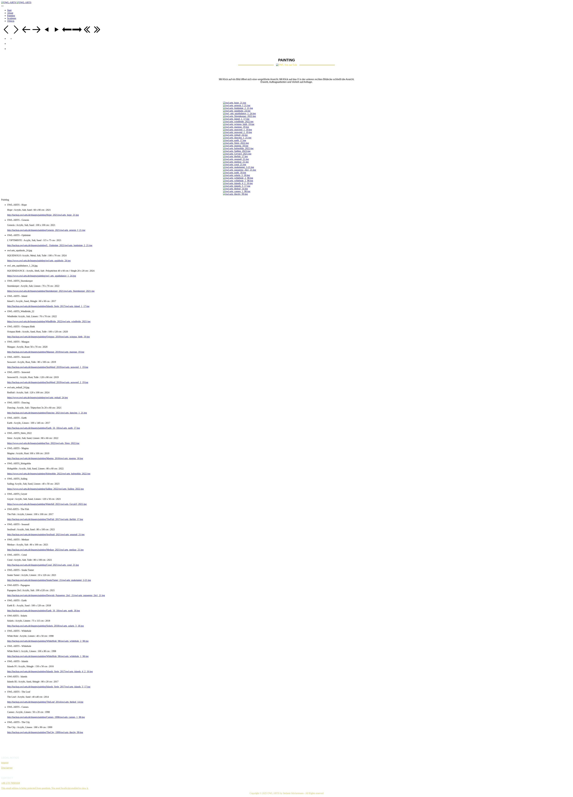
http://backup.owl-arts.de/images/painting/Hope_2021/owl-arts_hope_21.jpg (43, 215)
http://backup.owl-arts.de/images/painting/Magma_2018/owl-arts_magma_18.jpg (45, 458)
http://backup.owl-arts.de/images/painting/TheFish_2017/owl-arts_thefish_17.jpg (45, 519)
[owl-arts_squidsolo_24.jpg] (236, 111)
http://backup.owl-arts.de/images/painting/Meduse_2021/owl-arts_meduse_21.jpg (45, 549)
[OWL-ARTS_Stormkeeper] (239, 116)
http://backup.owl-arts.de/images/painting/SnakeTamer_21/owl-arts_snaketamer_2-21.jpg (49, 580)
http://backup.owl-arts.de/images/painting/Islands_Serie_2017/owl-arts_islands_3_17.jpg (48, 686)
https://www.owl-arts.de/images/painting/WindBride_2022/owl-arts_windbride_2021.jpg (48, 321)
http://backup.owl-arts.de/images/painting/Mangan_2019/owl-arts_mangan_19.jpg (45, 352)
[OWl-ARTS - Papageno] (239, 170)
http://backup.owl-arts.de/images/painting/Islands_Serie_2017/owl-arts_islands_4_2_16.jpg (50, 671)
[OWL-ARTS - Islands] (238, 183)
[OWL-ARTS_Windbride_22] (238, 121)
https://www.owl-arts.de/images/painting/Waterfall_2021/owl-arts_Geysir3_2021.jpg (47, 504)
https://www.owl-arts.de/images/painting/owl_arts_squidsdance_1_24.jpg (41, 276)
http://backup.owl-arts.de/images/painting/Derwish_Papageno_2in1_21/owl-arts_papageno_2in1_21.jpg (56, 595)
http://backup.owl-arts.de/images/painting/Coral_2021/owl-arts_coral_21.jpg (43, 565)
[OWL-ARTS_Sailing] (236, 151)
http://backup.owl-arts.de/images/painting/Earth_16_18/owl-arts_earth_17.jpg (43, 428)
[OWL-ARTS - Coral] (234, 164)
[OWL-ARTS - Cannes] (236, 191)
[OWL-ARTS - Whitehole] (238, 178)
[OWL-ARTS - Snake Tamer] (238, 167)
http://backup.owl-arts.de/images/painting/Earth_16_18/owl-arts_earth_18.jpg (43, 610)
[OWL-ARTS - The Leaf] (235, 188)
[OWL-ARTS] (16, 2)
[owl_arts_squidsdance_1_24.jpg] (239, 113)
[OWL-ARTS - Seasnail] (236, 159)
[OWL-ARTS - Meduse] (236, 162)
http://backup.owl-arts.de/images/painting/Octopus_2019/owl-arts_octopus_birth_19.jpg (48, 336)
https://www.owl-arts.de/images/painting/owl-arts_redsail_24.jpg (37, 397)
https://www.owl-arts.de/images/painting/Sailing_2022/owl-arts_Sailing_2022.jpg (45, 489)
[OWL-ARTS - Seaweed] (237, 129)
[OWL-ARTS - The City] (235, 194)
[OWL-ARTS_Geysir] (237, 153)
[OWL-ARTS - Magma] (235, 145)
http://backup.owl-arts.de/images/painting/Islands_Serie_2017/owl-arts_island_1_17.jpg (48, 306)
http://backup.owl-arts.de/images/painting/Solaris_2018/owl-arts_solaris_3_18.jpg (45, 626)
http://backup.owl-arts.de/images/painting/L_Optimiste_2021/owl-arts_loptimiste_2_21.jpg (49, 245)
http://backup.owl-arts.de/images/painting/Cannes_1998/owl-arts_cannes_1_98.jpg (46, 717)
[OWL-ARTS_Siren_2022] (236, 143)
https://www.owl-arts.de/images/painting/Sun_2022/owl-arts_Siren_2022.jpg (43, 443)
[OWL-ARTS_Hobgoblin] (238, 148)
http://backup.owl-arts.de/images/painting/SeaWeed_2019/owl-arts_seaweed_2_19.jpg (47, 382)
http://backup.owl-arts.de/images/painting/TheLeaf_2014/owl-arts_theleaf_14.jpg (45, 702)
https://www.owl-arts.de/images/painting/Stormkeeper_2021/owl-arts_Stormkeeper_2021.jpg (50, 291)
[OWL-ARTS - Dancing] (237, 137)
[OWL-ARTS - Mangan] (236, 127)
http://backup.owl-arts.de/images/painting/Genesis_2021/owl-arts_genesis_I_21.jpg (46, 230)
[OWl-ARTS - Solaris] (236, 175)
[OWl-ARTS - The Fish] (235, 156)
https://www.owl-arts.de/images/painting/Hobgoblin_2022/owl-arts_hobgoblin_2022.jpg (48, 473)
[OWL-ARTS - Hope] (234, 102)
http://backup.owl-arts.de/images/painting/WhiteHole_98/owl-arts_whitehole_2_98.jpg (47, 641)
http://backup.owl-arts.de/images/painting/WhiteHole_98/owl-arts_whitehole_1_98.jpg (47, 656)
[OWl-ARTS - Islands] (236, 186)
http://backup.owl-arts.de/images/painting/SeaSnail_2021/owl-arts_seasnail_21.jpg (45, 534)
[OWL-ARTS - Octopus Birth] (238, 124)
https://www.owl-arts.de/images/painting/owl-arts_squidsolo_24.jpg (39, 260)
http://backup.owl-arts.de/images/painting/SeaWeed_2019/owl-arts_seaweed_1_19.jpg (47, 367)
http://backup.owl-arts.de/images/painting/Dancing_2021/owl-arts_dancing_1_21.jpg (47, 412)
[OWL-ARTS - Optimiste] (238, 108)
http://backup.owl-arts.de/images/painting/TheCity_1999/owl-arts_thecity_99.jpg (45, 732)
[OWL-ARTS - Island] (236, 119)
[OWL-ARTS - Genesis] (236, 105)
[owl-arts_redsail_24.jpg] (235, 135)
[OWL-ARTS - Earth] (234, 140)
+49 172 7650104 (10, 783)
